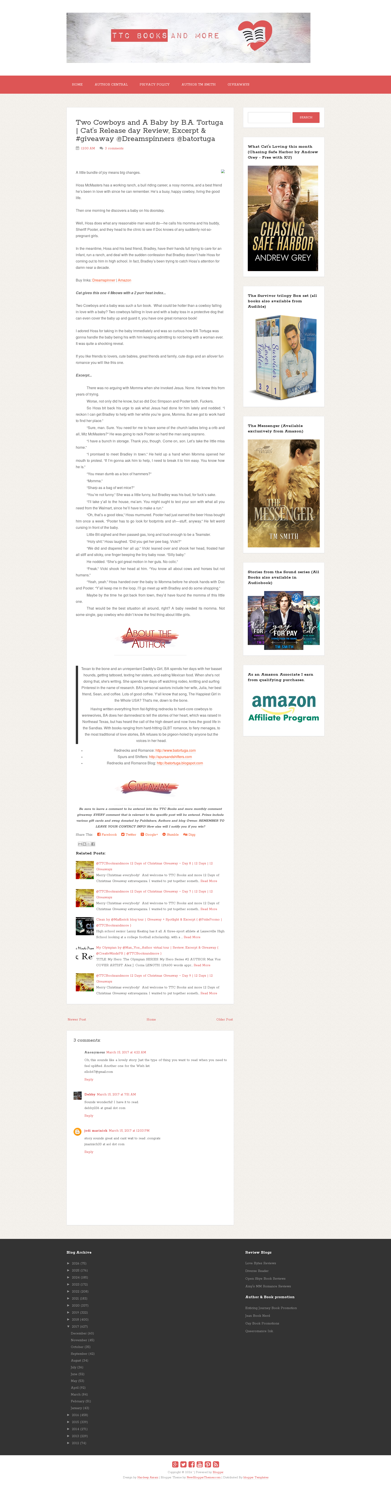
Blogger (218, 1472)
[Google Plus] (175, 1465)
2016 (75, 1415)
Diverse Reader (257, 1271)
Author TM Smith (198, 85)
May (74, 1381)
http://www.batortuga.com (175, 750)
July (73, 1367)
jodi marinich (95, 1131)
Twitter (130, 835)
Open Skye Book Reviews (265, 1279)
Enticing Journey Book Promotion (271, 1308)
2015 (75, 1422)
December (79, 1333)
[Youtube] (200, 1465)
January (76, 1408)
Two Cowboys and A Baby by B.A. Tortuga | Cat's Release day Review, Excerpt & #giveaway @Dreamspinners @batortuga (149, 131)
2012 (75, 1443)
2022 (75, 1292)
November (79, 1340)
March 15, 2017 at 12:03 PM (129, 1131)
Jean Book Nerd (257, 1316)
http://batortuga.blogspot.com (180, 763)
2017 (75, 1327)
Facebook (108, 835)
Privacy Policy (154, 85)
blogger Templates (255, 1477)
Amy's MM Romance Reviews (268, 1286)
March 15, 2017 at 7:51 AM (116, 1094)
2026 (75, 1264)
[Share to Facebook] (93, 844)
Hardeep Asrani (147, 1477)
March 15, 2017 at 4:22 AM (126, 1052)
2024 (76, 1278)
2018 (75, 1320)
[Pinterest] (208, 1465)
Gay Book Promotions (262, 1323)
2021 (75, 1299)
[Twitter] (183, 1465)
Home (77, 85)
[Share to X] (88, 844)
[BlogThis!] (84, 844)
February (77, 1401)
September (79, 1354)
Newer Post (77, 1020)
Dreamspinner (103, 280)
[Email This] (80, 844)
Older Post (224, 1020)
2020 (76, 1306)
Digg (191, 835)
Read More (208, 881)
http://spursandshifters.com (170, 756)
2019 (75, 1313)
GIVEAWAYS (238, 85)
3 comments (114, 148)
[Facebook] (191, 1465)
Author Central (111, 85)
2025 (75, 1271)
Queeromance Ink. (259, 1331)
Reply (88, 1080)
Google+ (151, 835)
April (75, 1388)
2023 (75, 1285)
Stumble (172, 835)
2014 (75, 1429)
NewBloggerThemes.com (204, 1477)
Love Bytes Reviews (260, 1263)
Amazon (124, 280)
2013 (75, 1436)
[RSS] (216, 1465)
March (76, 1395)
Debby (89, 1094)
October (77, 1347)
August (76, 1361)
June (74, 1374)
